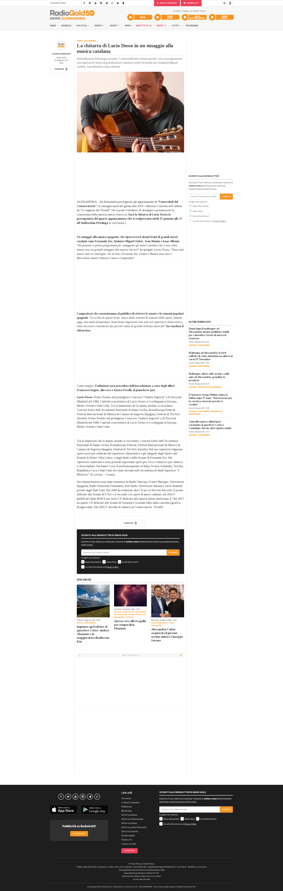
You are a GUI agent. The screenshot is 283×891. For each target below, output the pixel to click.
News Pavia (111, 562)
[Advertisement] (130, 176)
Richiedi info (79, 833)
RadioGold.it (107, 887)
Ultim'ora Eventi (129, 831)
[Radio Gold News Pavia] (167, 17)
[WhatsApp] (112, 3)
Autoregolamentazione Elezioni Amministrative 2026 (141, 870)
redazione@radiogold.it (167, 887)
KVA (194, 887)
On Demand (192, 25)
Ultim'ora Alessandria (132, 819)
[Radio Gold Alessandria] (72, 14)
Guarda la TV (192, 3)
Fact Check (181, 866)
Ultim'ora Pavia (129, 823)
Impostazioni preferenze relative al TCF (141, 873)
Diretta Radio (128, 835)
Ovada (131, 614)
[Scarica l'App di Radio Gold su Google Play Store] (94, 809)
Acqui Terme (128, 612)
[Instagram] (101, 3)
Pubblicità (126, 806)
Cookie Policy (148, 863)
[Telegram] (106, 3)
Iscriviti (173, 552)
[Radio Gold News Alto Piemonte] (194, 17)
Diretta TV (142, 25)
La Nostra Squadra (130, 802)
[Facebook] (84, 3)
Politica (81, 25)
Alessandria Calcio (159, 622)
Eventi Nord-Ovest (130, 562)
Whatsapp (126, 810)
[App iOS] (123, 3)
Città (175, 25)
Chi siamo (126, 798)
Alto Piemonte (120, 614)
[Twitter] (90, 3)
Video (128, 25)
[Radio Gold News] (140, 17)
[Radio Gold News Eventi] (221, 17)
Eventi (98, 25)
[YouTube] (95, 3)
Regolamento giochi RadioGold (161, 866)
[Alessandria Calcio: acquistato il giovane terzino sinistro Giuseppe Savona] (167, 601)
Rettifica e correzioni (197, 866)
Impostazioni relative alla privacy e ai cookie (141, 876)
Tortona (129, 617)
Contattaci (129, 850)
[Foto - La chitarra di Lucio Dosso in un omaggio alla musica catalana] (130, 112)
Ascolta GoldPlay (168, 3)
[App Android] (118, 3)
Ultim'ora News (129, 815)
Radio (160, 25)
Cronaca (66, 25)
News (53, 25)
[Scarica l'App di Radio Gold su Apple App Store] (63, 809)
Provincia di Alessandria (209, 387)
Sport (114, 25)
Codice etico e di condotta (120, 866)
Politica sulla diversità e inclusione (92, 866)
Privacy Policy (112, 567)
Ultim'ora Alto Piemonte (134, 827)
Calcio (171, 622)
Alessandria (90, 40)
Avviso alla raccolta (141, 879)
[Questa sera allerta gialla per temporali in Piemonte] (130, 595)
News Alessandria (93, 562)
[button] (61, 69)
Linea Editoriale (140, 866)
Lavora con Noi (128, 844)
